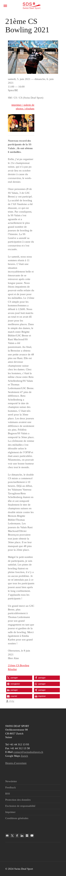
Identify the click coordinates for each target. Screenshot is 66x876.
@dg (11, 701)
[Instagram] (27, 835)
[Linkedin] (22, 835)
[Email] (7, 835)
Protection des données (18, 799)
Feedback (10, 787)
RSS (7, 793)
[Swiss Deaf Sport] (32, 5)
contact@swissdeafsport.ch (28, 752)
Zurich (24, 755)
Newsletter (11, 781)
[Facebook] (17, 835)
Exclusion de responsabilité (20, 806)
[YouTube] (32, 835)
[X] (12, 835)
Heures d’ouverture (16, 763)
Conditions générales (16, 818)
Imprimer (10, 812)
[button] (19, 678)
